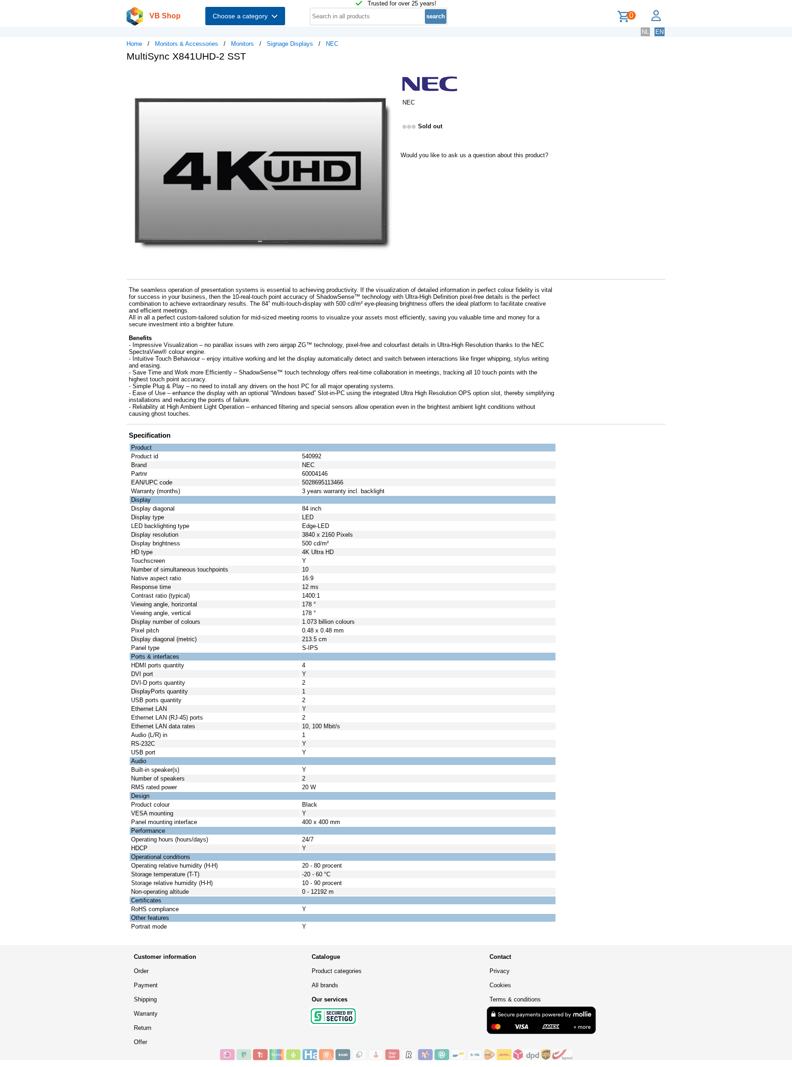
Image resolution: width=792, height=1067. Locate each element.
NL (645, 31)
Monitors (242, 43)
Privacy (500, 971)
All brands (325, 985)
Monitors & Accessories (186, 43)
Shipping (145, 999)
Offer (140, 1042)
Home (134, 43)
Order (141, 971)
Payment (146, 985)
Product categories (337, 971)
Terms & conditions (515, 999)
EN (659, 31)
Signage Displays (290, 43)
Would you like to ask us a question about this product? (474, 155)
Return (142, 1027)
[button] (387, 78)
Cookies (500, 985)
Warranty (146, 1013)
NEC (332, 43)
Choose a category (242, 16)
